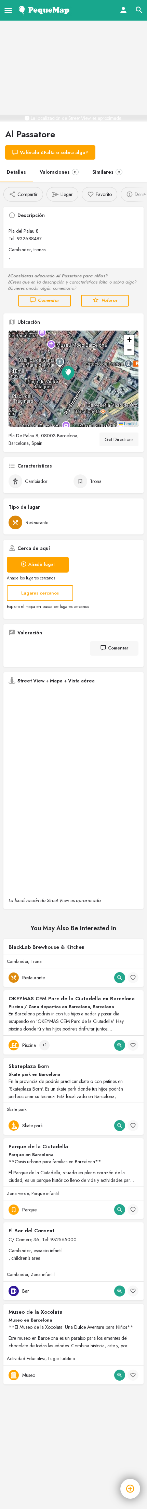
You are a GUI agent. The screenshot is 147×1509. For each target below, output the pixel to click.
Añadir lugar (41, 564)
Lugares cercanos (40, 593)
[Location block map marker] (68, 373)
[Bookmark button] (133, 977)
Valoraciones (58, 172)
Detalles (16, 172)
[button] (73, 378)
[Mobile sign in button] (123, 9)
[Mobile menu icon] (8, 10)
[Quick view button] (119, 977)
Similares (106, 172)
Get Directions (119, 439)
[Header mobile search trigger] (139, 9)
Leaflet (130, 423)
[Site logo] (45, 10)
